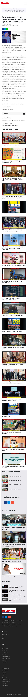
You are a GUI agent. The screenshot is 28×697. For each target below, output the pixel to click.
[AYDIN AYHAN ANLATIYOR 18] (5, 476)
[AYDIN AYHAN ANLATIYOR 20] (5, 481)
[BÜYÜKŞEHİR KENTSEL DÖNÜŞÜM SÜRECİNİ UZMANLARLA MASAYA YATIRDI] (14, 391)
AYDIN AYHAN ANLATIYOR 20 (15, 480)
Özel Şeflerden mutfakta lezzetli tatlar (11, 145)
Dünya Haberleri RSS (6, 656)
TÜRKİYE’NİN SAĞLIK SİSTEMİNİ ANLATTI (15, 600)
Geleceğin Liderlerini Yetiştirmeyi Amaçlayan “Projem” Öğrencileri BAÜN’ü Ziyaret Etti (12, 230)
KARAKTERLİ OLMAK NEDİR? (9, 577)
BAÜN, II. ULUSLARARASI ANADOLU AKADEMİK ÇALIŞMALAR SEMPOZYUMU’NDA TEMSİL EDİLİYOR (13, 197)
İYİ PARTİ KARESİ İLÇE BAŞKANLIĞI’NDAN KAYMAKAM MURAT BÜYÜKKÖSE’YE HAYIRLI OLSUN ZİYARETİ (13, 382)
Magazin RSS (4, 677)
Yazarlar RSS (4, 660)
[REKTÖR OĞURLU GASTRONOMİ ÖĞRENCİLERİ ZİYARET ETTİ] (14, 520)
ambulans (22, 104)
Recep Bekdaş (18, 694)
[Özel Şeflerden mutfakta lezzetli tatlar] (14, 138)
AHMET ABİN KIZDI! (6, 416)
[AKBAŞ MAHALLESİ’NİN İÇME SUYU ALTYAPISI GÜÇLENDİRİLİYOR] (14, 274)
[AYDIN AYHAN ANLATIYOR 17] (5, 485)
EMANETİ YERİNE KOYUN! (7, 214)
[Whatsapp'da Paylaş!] (7, 29)
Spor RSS (4, 654)
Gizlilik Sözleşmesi (5, 634)
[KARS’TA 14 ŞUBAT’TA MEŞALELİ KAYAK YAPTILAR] (5, 591)
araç (4, 106)
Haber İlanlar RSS (5, 685)
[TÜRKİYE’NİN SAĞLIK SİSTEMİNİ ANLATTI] (5, 599)
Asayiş (17, 8)
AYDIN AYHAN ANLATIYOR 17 (15, 484)
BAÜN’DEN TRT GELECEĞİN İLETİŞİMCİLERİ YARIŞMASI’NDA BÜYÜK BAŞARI (11, 299)
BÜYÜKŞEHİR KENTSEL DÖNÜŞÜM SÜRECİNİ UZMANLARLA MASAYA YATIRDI (11, 399)
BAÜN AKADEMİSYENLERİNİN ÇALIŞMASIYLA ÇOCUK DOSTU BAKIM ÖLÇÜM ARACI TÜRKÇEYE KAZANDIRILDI (13, 248)
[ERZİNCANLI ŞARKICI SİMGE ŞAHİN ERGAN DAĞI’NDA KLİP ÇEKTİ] (5, 586)
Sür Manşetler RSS (5, 668)
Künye (3, 636)
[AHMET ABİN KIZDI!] (14, 409)
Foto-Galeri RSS (5, 670)
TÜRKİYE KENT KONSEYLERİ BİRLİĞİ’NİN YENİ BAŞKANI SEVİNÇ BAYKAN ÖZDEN (13, 365)
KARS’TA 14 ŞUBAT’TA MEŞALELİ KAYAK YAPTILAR (17, 591)
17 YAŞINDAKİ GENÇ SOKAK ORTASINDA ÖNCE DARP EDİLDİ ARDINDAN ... (13, 545)
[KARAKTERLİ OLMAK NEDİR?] (14, 569)
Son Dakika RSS (5, 652)
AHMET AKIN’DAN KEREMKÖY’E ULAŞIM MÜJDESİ (12, 315)
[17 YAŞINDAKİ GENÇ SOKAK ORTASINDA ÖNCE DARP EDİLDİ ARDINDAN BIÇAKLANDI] (14, 537)
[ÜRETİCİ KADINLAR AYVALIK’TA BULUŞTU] (14, 553)
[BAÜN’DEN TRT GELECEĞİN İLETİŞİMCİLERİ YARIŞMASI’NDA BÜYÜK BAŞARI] (14, 291)
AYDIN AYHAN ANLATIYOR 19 (15, 489)
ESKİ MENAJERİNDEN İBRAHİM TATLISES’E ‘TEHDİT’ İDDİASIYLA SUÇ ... (17, 595)
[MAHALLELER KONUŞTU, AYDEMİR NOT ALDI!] (14, 324)
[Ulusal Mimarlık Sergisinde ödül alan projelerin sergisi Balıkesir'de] (14, 153)
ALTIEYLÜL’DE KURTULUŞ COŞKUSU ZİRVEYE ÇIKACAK (14, 265)
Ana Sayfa (12, 8)
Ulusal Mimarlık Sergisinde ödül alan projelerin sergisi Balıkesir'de (13, 161)
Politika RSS (4, 674)
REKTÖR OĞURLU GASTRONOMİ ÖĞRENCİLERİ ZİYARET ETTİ (13, 528)
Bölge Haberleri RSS (6, 679)
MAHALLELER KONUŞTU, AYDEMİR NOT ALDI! (12, 331)
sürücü (8, 106)
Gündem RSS (4, 650)
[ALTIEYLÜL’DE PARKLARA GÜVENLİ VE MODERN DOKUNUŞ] (14, 425)
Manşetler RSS (5, 648)
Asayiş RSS (4, 683)
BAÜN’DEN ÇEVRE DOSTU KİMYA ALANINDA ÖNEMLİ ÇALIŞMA (13, 450)
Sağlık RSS (4, 675)
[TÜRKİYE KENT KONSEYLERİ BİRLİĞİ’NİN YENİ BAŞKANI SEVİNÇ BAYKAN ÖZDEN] (14, 357)
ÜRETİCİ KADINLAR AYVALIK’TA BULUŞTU (12, 561)
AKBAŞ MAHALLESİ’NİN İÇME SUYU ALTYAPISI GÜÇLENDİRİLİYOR (12, 282)
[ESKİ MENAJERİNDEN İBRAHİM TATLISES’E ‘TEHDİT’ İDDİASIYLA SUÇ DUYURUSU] (5, 595)
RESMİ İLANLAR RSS (6, 658)
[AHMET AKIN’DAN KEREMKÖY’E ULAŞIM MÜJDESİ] (14, 308)
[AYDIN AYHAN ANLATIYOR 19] (5, 489)
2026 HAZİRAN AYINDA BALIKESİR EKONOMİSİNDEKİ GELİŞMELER (13, 467)
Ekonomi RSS (4, 672)
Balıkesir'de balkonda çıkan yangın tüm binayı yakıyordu (13, 348)
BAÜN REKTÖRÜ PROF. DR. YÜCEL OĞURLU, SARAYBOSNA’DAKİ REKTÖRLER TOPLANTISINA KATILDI (12, 179)
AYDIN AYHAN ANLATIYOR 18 (15, 476)
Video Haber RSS (5, 662)
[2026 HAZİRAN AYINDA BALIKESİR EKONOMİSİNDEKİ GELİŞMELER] (14, 459)
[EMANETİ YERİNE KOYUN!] (14, 206)
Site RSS (3, 646)
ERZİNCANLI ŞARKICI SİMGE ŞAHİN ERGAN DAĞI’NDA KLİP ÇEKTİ (16, 586)
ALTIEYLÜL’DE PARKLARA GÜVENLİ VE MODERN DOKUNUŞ (12, 433)
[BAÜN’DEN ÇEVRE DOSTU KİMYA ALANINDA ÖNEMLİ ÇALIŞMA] (14, 442)
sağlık (12, 104)
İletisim (3, 638)
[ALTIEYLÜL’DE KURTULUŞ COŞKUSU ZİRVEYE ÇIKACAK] (14, 258)
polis (17, 104)
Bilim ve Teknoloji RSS (6, 681)
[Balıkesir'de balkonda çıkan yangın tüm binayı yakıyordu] (14, 340)
